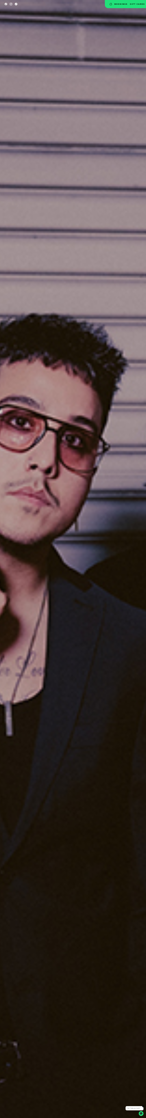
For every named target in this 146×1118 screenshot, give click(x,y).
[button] (141, 1113)
